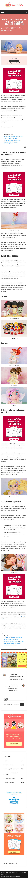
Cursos (7, 761)
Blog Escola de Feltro (15, 63)
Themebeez (16, 876)
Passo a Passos (9, 782)
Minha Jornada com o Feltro (11, 773)
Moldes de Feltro (10, 778)
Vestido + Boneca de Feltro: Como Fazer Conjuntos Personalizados (12, 142)
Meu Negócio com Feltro (12, 769)
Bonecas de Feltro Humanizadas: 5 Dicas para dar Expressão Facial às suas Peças (13, 643)
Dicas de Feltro (14, 58)
